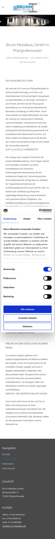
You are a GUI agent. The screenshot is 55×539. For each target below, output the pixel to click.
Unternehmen (9, 459)
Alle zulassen (27, 309)
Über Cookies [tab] (45, 218)
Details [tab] (27, 218)
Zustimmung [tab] (9, 218)
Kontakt (6, 454)
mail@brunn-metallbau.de (14, 526)
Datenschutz (8, 468)
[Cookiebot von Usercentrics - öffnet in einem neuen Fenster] (39, 210)
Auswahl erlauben (27, 318)
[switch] (47, 278)
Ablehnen (27, 326)
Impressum (8, 464)
